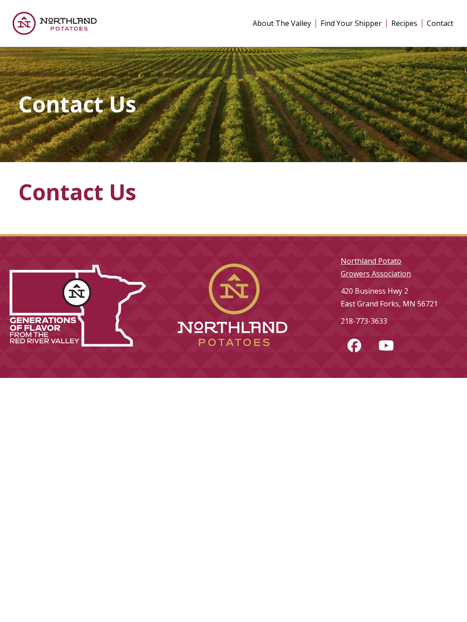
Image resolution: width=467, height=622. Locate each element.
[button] (354, 345)
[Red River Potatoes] (233, 354)
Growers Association (376, 274)
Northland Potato (371, 261)
